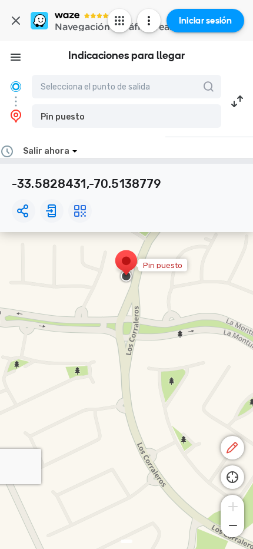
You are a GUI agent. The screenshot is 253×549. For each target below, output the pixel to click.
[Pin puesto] (126, 267)
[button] (126, 116)
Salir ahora (46, 151)
